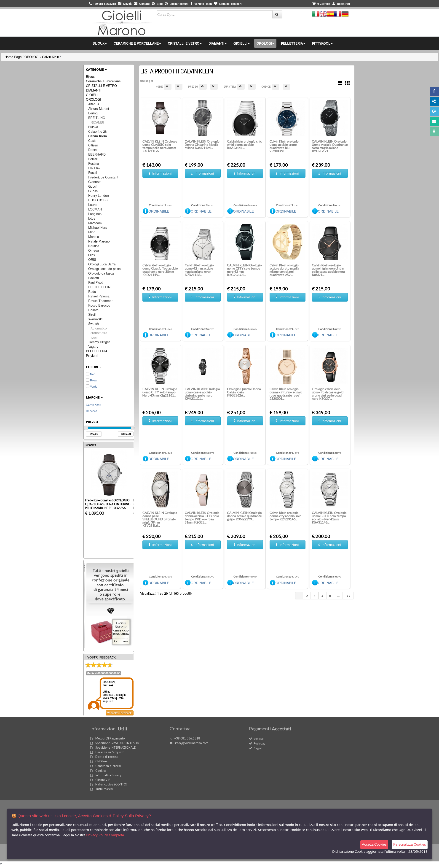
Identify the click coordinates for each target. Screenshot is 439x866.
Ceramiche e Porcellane (103, 81)
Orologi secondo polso (104, 268)
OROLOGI (31, 56)
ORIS (92, 259)
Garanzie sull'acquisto (109, 752)
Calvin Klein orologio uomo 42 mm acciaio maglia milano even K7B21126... (199, 270)
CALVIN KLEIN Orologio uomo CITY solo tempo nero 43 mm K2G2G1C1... (244, 270)
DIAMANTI (93, 90)
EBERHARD (97, 154)
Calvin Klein (50, 56)
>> (348, 595)
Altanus (93, 104)
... (338, 595)
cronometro (99, 332)
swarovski (95, 319)
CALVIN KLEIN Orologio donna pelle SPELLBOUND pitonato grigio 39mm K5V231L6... (159, 519)
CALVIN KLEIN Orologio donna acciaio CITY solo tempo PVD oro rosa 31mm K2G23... (202, 517)
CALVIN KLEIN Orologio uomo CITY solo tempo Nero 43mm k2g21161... (159, 392)
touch (95, 337)
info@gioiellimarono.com (191, 743)
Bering (93, 113)
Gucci (92, 186)
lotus (91, 218)
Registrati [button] (343, 3)
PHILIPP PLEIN (99, 287)
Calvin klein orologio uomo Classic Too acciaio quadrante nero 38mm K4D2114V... (160, 270)
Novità (127, 3)
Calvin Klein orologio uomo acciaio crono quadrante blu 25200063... (284, 146)
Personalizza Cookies (409, 844)
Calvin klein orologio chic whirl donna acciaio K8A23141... (244, 144)
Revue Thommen (100, 300)
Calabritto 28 (97, 131)
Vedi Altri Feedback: (119, 713)
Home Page (13, 56)
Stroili (92, 314)
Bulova (93, 126)
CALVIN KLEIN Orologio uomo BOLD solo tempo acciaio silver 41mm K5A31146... (329, 517)
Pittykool (92, 355)
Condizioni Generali (108, 766)
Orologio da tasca (101, 273)
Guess (93, 191)
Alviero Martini (98, 108)
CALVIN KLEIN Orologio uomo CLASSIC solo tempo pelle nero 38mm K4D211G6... (159, 146)
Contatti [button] (144, 3)
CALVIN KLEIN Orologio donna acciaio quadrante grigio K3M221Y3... (244, 516)
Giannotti (94, 181)
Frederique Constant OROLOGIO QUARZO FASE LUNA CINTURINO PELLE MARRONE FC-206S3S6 (108, 504)
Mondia (93, 236)
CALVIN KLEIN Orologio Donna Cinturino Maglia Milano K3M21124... (202, 144)
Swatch (93, 323)
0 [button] (323, 3)
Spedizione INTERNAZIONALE (115, 747)
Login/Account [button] (178, 3)
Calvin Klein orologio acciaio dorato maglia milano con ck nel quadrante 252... (284, 270)
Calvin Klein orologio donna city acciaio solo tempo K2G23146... (285, 516)
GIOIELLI (92, 94)
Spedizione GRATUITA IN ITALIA (117, 743)
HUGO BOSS (97, 200)
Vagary (93, 346)
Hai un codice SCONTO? (111, 784)
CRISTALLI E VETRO (101, 85)
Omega (93, 250)
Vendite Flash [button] (203, 3)
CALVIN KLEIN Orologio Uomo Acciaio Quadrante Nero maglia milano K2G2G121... (330, 146)
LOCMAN (95, 209)
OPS (91, 255)
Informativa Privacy (108, 775)
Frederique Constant (103, 177)
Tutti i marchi (104, 789)
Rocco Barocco (99, 305)
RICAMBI (97, 122)
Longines (95, 213)
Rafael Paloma (99, 296)
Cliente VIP (102, 780)
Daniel (92, 149)
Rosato (93, 310)
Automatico (99, 328)
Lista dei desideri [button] (230, 3)
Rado (92, 291)
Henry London (98, 195)
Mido (91, 232)
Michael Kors (97, 227)
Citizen (93, 145)
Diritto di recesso (106, 756)
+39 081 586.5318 (187, 738)
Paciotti (93, 277)
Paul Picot (95, 282)
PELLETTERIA (96, 351)
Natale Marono (99, 241)
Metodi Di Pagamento (110, 738)
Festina (93, 163)
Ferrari (93, 158)
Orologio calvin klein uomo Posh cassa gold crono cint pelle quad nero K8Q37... (327, 393)
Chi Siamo (102, 761)
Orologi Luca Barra (102, 264)
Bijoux (90, 76)
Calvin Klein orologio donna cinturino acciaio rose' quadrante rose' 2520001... (286, 393)
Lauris (92, 204)
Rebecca (91, 411)
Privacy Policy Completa (105, 835)
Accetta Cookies (374, 844)
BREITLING (96, 117)
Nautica (93, 245)
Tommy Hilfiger (99, 342)
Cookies (100, 770)
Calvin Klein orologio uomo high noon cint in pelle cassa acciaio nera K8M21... (328, 270)
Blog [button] (159, 3)
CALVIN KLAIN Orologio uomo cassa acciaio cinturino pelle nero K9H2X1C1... (202, 393)
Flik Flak (94, 168)
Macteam (95, 223)
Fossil (92, 172)
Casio (92, 140)
